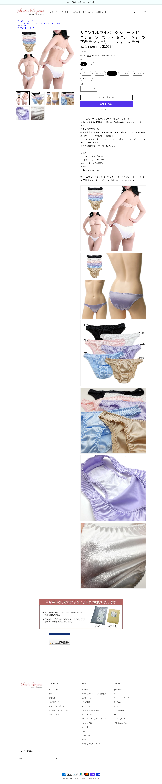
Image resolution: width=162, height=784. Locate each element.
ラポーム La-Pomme (34, 28)
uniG (116, 715)
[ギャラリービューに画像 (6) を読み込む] (37, 113)
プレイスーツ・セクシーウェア (93, 719)
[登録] (55, 758)
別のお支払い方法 (106, 110)
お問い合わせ (54, 715)
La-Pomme (118, 702)
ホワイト (99, 73)
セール (84, 740)
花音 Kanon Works (121, 723)
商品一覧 (84, 690)
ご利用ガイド (54, 702)
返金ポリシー (72, 778)
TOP (17, 21)
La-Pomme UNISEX (122, 698)
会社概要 (52, 698)
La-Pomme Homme (121, 694)
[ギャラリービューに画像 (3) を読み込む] (53, 98)
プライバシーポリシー (57, 706)
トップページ (54, 690)
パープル (124, 73)
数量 (82, 84)
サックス (137, 73)
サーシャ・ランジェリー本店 (90, 778)
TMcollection (119, 710)
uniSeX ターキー (120, 719)
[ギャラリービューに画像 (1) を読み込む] (23, 98)
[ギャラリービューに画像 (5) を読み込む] (23, 113)
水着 (83, 731)
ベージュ (86, 79)
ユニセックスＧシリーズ (91, 744)
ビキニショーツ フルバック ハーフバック (48, 23)
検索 (50, 694)
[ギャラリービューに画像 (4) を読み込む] (67, 98)
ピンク (112, 73)
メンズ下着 (85, 702)
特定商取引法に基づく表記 (59, 710)
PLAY (116, 706)
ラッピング (85, 735)
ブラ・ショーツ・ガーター (91, 706)
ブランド (23, 25)
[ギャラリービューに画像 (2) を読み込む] (37, 98)
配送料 (89, 55)
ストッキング (86, 715)
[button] (54, 11)
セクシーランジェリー (90, 710)
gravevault (118, 690)
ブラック (86, 73)
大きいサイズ (86, 723)
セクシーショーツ (26, 21)
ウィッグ (84, 727)
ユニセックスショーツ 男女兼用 (93, 694)
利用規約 (65, 778)
